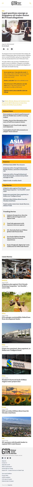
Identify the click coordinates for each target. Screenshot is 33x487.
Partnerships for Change (7, 468)
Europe (4, 407)
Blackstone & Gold (17, 103)
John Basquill (6, 45)
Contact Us (4, 462)
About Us (4, 461)
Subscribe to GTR (6, 464)
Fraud (14, 105)
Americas (4, 280)
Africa (3, 313)
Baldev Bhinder (9, 101)
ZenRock (19, 105)
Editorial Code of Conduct (8, 481)
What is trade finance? (7, 466)
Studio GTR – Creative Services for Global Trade (13, 470)
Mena (3, 344)
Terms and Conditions (7, 473)
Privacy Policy (5, 475)
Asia (3, 11)
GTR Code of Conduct (7, 479)
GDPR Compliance (6, 477)
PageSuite (10, 485)
